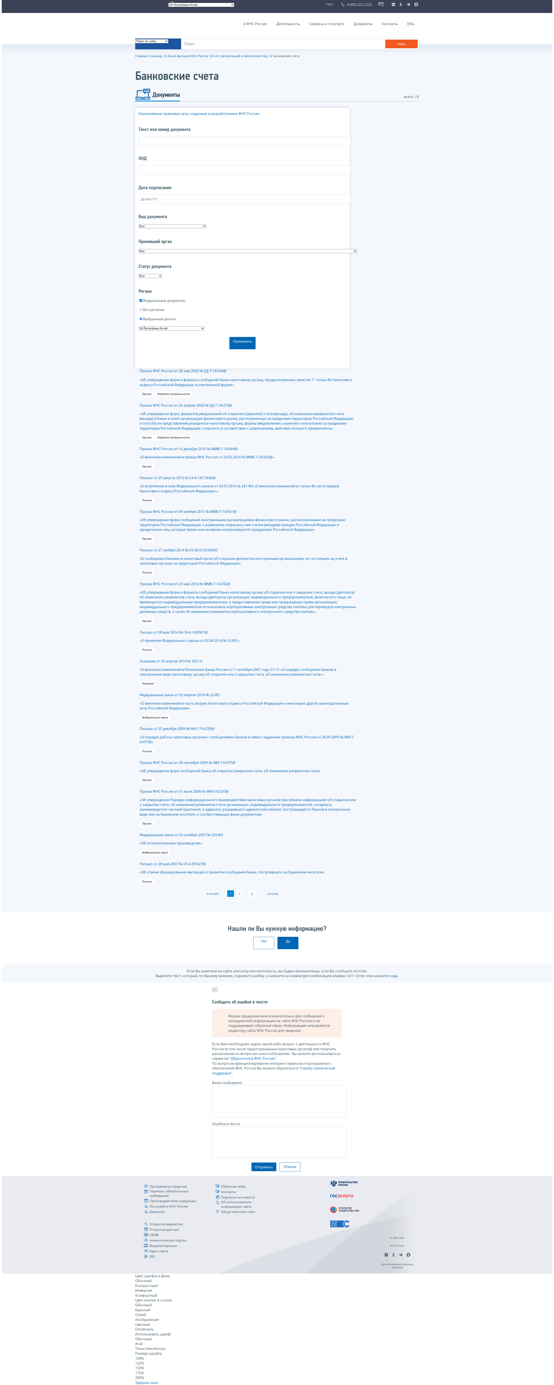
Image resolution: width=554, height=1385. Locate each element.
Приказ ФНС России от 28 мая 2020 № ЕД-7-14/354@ (246, 378)
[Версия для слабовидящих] (330, 4)
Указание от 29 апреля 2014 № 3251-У (238, 668)
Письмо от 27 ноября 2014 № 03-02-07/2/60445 (243, 557)
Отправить (264, 1167)
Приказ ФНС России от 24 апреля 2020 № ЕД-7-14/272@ (247, 417)
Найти (401, 44)
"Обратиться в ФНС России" (252, 1058)
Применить (242, 341)
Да (288, 941)
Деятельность (288, 23)
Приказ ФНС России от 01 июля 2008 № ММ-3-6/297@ (248, 803)
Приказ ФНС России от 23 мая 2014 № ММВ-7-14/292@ (248, 597)
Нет (264, 941)
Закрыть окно (146, 1382)
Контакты (390, 23)
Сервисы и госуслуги (326, 23)
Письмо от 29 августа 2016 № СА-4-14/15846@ (239, 484)
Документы (363, 23)
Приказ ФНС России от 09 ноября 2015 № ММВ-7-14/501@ (242, 520)
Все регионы (153, 309)
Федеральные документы (164, 300)
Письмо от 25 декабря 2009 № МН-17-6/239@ (247, 735)
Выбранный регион (159, 319)
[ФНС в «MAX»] (415, 4)
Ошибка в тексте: (226, 1123)
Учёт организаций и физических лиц (240, 56)
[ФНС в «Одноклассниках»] (401, 4)
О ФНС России (255, 23)
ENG (410, 23)
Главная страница (149, 56)
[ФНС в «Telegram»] (408, 4)
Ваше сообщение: (227, 1082)
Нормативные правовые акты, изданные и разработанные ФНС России (198, 113)
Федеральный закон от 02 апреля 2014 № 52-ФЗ (244, 701)
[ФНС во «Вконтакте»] (393, 4)
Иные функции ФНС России (187, 56)
